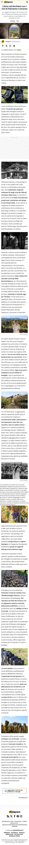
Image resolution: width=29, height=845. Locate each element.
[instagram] (21, 816)
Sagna (19, 50)
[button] (2, 45)
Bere (18, 21)
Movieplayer (14, 832)
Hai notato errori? (23, 797)
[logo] (8, 2)
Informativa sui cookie (8, 821)
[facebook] (14, 816)
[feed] (8, 816)
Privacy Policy (18, 821)
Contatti (25, 821)
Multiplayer (7, 832)
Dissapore (12, 21)
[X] (11, 816)
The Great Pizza (18, 834)
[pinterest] (18, 816)
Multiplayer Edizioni (14, 836)
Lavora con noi (14, 823)
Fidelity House (9, 834)
